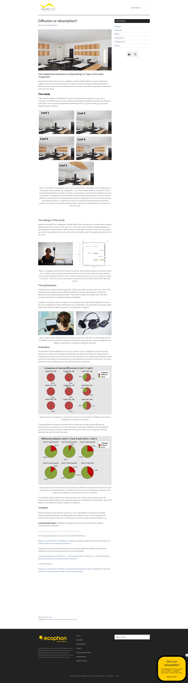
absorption (49, 619)
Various (117, 46)
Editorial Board (80, 644)
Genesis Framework (99, 676)
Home (78, 636)
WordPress (110, 676)
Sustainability (119, 38)
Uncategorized (120, 42)
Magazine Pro (86, 676)
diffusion (56, 619)
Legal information (81, 661)
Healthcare (118, 30)
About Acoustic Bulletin (83, 652)
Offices (117, 34)
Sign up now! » (172, 677)
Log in (117, 676)
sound (74, 619)
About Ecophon (81, 656)
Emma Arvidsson (59, 81)
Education (49, 617)
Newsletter (79, 640)
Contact (78, 648)
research (69, 619)
